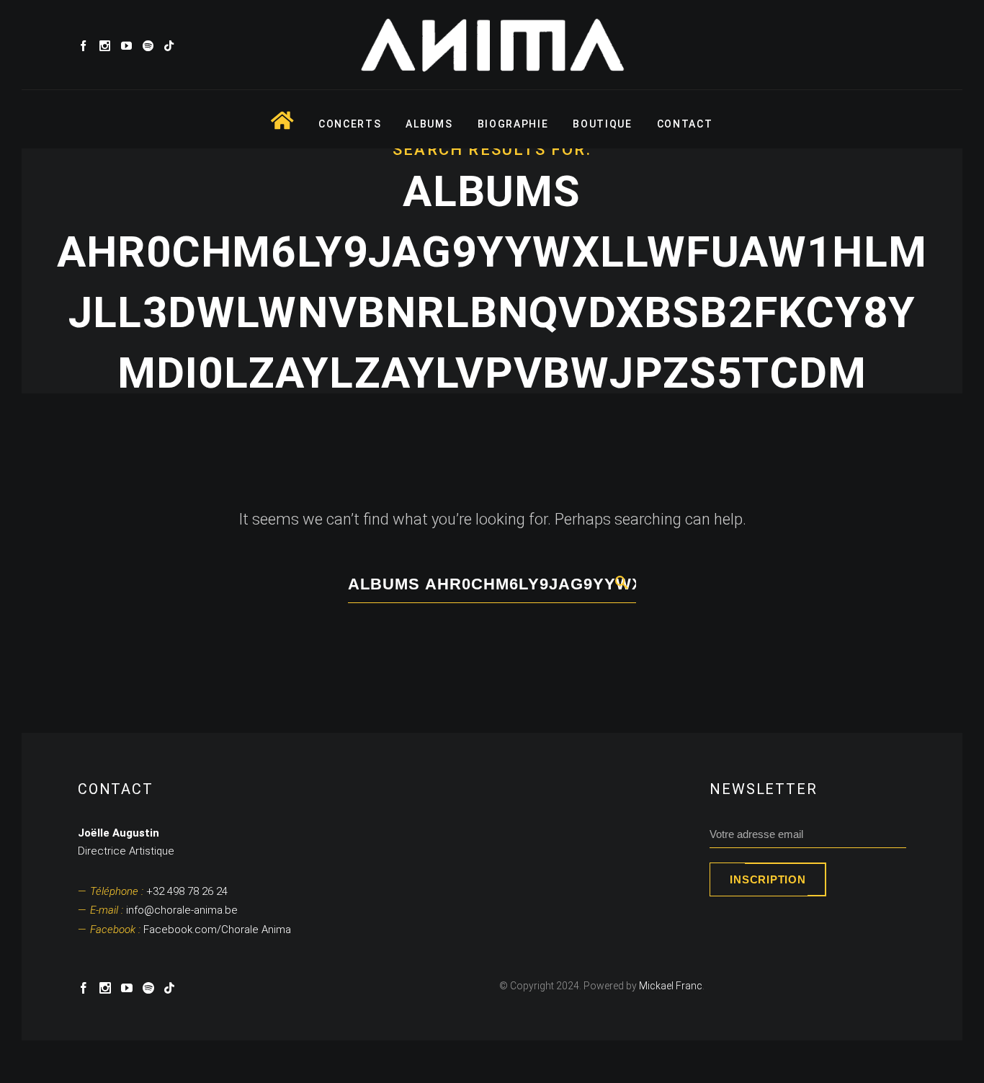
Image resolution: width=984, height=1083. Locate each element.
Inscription (767, 879)
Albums (429, 124)
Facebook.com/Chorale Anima (190, 929)
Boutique (602, 124)
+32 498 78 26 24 (159, 891)
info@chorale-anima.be (164, 910)
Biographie (513, 124)
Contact (685, 124)
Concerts (349, 124)
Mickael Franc (670, 985)
